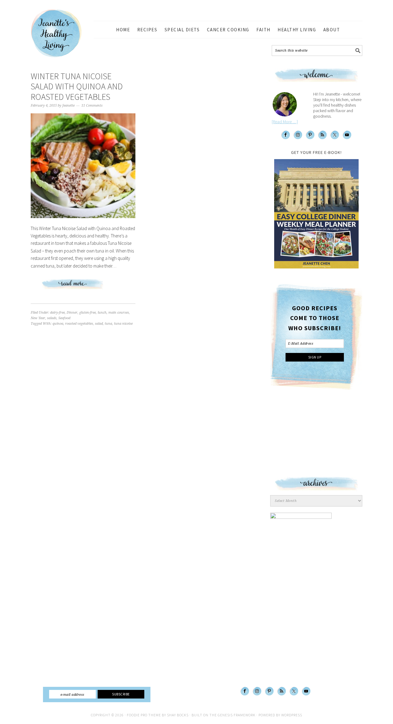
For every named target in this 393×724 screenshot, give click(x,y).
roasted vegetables (79, 324)
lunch (102, 313)
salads (51, 318)
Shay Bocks (178, 715)
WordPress (291, 715)
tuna (108, 324)
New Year (38, 318)
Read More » (83, 286)
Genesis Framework (236, 715)
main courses (118, 313)
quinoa (58, 324)
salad (99, 324)
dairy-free (57, 313)
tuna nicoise (123, 324)
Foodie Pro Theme (144, 715)
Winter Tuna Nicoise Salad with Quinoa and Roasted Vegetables (77, 86)
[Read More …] (285, 121)
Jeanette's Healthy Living (61, 33)
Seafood (64, 318)
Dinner (72, 313)
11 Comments (92, 106)
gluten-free (87, 313)
